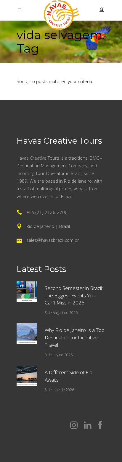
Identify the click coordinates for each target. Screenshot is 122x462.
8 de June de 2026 (59, 389)
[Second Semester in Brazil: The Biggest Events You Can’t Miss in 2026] (27, 291)
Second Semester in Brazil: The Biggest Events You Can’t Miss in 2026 (74, 295)
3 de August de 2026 (61, 312)
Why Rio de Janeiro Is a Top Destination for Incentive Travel (75, 337)
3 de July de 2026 (59, 354)
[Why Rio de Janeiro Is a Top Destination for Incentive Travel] (27, 333)
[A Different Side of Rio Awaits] (27, 376)
